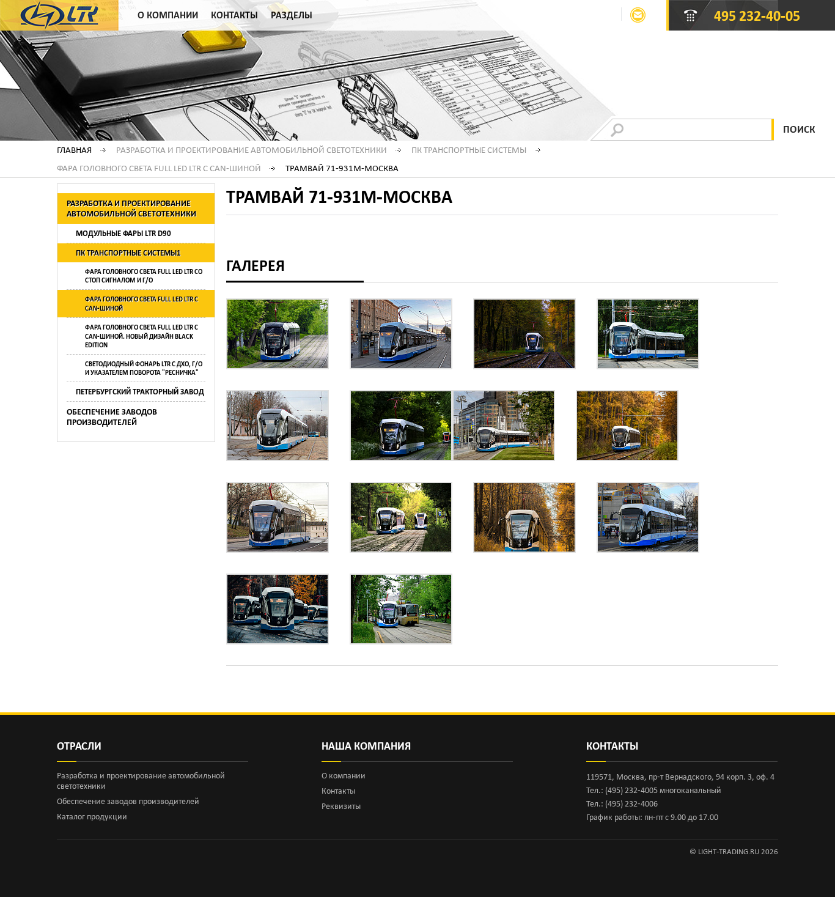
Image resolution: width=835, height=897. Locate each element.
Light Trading (59, 15)
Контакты (234, 15)
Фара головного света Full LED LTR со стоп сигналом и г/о (143, 275)
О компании (168, 15)
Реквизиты (341, 806)
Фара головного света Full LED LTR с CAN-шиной (159, 168)
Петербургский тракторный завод (140, 391)
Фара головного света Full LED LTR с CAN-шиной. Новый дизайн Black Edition (141, 336)
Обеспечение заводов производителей (112, 417)
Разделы (291, 15)
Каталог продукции (92, 816)
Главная (74, 149)
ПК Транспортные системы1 (128, 252)
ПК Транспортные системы (468, 149)
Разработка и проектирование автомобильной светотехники (251, 149)
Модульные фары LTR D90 (123, 233)
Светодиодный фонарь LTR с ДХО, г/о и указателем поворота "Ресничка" (143, 368)
